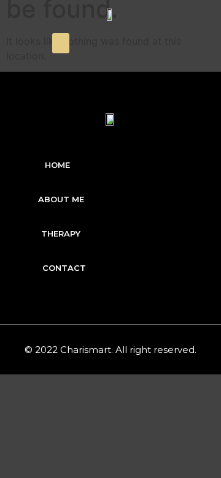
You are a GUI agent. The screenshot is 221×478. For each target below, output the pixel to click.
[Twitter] (171, 43)
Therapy (60, 233)
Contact (64, 268)
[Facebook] (145, 43)
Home (57, 165)
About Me (61, 199)
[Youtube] (198, 43)
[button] (60, 43)
